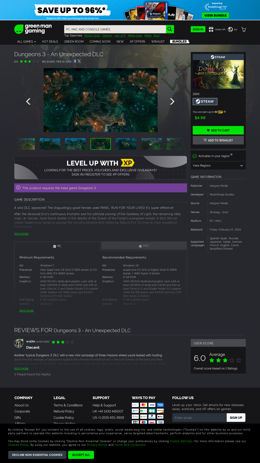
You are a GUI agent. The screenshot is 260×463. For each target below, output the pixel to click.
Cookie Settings (181, 441)
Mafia (148, 35)
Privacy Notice (97, 444)
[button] (26, 41)
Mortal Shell (92, 35)
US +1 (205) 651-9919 (108, 417)
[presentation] (29, 101)
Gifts (17, 417)
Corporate (22, 411)
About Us (21, 405)
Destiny (107, 35)
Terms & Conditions (68, 405)
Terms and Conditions (130, 444)
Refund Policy (64, 411)
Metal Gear (135, 35)
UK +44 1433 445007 (108, 411)
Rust (156, 35)
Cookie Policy (64, 417)
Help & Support (104, 405)
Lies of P (120, 35)
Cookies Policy (18, 444)
